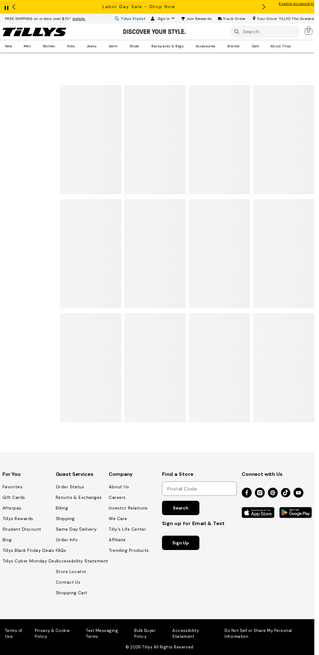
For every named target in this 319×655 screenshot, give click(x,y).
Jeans (92, 46)
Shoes (135, 46)
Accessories (206, 46)
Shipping (65, 518)
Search (180, 508)
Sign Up (180, 543)
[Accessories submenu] (219, 46)
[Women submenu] (59, 46)
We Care (118, 518)
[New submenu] (16, 46)
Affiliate (117, 540)
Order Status (70, 487)
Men (27, 46)
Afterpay (12, 508)
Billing (62, 508)
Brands (233, 46)
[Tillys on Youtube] (298, 493)
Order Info (67, 540)
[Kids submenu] (79, 46)
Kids (71, 46)
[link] (309, 30)
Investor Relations (128, 508)
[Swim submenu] (122, 46)
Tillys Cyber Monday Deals (31, 561)
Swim (113, 46)
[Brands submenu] (244, 46)
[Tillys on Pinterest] (273, 493)
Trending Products (129, 550)
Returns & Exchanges (79, 497)
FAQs (61, 550)
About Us (119, 487)
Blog (7, 540)
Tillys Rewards (17, 518)
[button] (199, 19)
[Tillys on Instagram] (260, 493)
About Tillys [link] (280, 46)
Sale (255, 46)
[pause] (7, 7)
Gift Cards (13, 497)
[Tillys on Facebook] (247, 493)
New (8, 46)
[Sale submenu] (262, 46)
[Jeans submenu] (101, 46)
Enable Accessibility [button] (298, 3)
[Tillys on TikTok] (285, 491)
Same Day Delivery (76, 529)
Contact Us (68, 582)
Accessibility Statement (82, 561)
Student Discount (21, 529)
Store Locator (71, 571)
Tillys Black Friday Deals (28, 550)
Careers (117, 497)
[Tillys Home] (34, 32)
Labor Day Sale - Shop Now (138, 6)
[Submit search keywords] (236, 31)
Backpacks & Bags (167, 46)
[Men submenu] (35, 46)
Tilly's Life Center (127, 529)
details (78, 18)
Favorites (12, 487)
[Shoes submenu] (143, 46)
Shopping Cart (72, 592)
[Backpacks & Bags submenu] (188, 46)
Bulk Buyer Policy (145, 633)
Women (49, 46)
